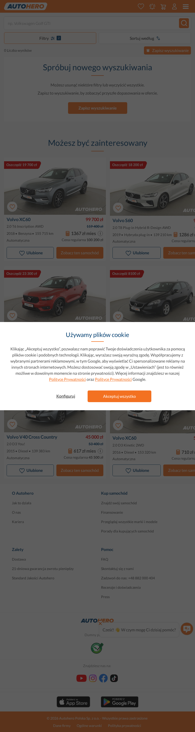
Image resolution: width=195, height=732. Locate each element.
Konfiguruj (65, 396)
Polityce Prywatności (67, 379)
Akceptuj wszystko (119, 396)
